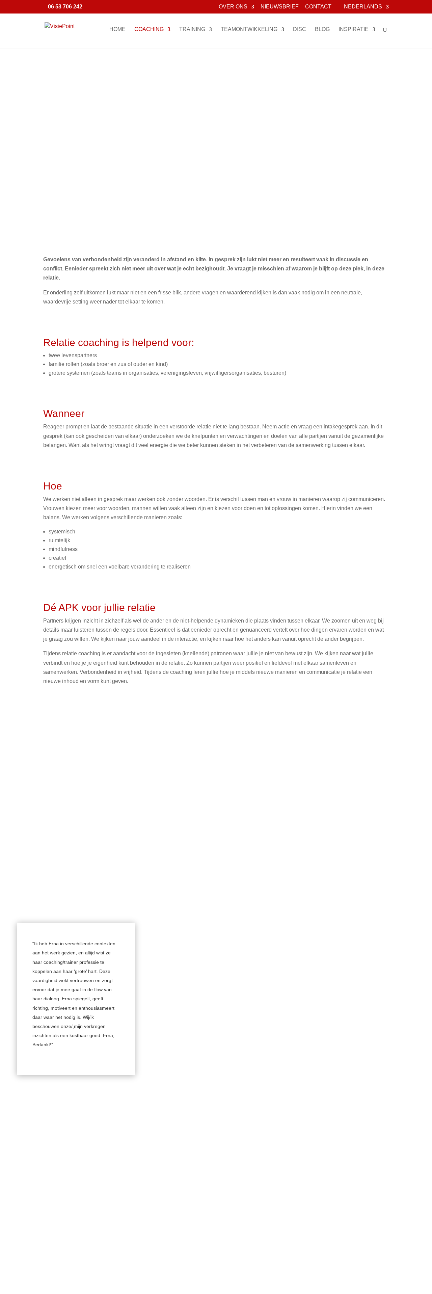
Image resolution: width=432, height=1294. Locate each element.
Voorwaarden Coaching (216, 762)
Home (117, 29)
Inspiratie (354, 29)
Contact (318, 6)
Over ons (233, 6)
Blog (322, 29)
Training (192, 29)
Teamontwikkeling (249, 29)
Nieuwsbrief (280, 6)
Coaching (149, 29)
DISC (299, 29)
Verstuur (257, 1281)
